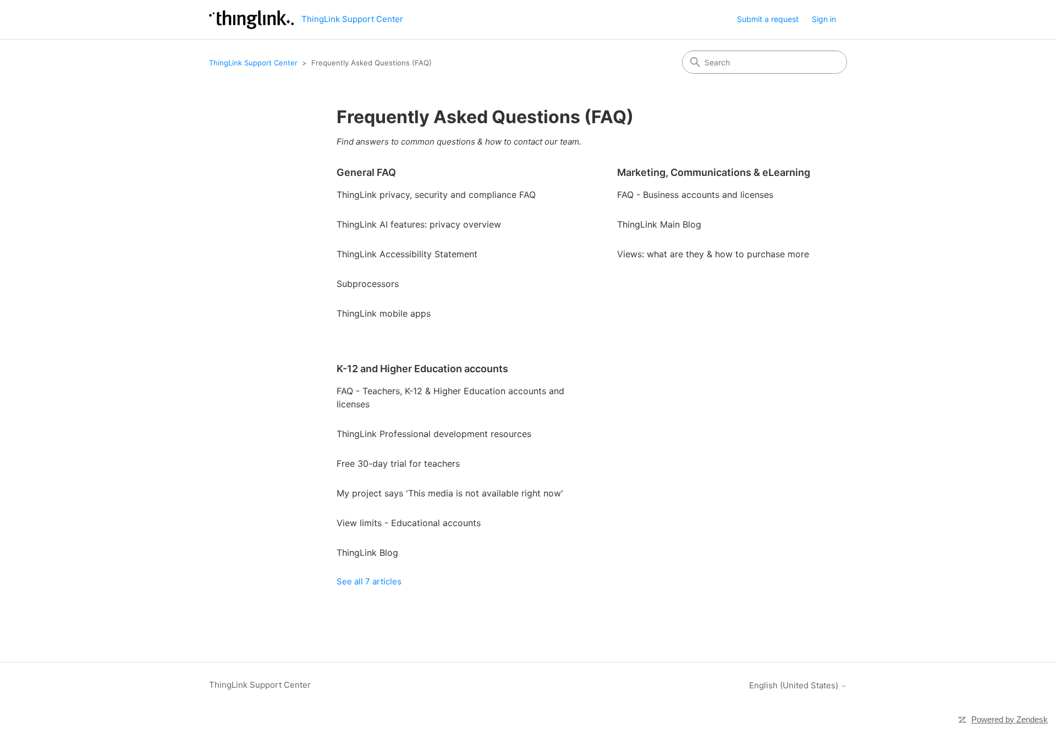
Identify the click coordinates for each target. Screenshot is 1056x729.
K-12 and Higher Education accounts (422, 368)
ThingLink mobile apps (384, 313)
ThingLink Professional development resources (434, 433)
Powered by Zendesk (1009, 719)
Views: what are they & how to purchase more (713, 253)
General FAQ (366, 172)
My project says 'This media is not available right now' (450, 493)
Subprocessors (368, 283)
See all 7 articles (369, 581)
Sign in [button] (824, 19)
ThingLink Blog (367, 552)
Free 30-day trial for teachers (398, 463)
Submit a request (768, 19)
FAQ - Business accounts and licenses (695, 194)
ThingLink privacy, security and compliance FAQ (436, 194)
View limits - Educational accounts (409, 522)
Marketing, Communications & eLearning (713, 172)
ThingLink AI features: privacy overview (419, 224)
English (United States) (794, 685)
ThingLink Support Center (253, 62)
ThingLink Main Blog (659, 224)
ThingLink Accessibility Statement (407, 253)
